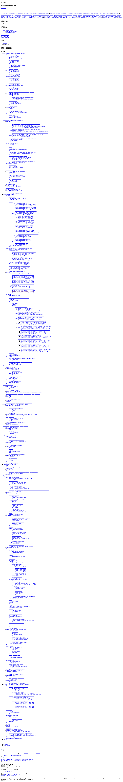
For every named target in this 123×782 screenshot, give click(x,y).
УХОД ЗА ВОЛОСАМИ (12, 143)
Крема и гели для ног (14, 665)
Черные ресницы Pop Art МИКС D (26, 309)
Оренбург (21, 16)
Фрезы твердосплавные (17, 539)
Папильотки (12, 438)
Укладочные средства (11, 163)
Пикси (10, 600)
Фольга (8, 401)
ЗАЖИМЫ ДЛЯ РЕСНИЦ (15, 364)
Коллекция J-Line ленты (18, 688)
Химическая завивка (14, 191)
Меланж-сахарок (13, 560)
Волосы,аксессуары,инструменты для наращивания (16, 684)
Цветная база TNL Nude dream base (17, 482)
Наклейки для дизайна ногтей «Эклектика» (25, 583)
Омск (15, 16)
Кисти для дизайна (16, 523)
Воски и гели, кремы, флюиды (16, 167)
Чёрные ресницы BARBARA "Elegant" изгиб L (29, 335)
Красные (14, 633)
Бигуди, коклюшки (13, 437)
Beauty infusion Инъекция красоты (20, 158)
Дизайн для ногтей (10, 548)
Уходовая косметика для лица (13, 383)
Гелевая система (13, 500)
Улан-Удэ (46, 17)
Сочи (7, 17)
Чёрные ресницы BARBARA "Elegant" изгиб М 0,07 (33, 321)
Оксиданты (12, 413)
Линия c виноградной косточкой (17, 176)
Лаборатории (12, 62)
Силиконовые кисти (17, 524)
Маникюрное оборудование (13, 76)
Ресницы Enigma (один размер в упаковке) (22, 213)
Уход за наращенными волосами (14, 738)
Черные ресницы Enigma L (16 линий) (24, 225)
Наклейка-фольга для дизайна (19, 580)
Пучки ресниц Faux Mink (18, 259)
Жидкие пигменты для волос (16, 139)
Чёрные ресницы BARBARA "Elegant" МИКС (29, 344)
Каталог (38, 753)
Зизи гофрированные (17, 719)
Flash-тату (8, 492)
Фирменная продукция (14, 355)
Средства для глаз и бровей (13, 368)
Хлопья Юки (12, 626)
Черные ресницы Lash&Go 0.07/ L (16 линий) (23, 276)
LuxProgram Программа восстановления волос (20, 157)
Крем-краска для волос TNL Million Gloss (22, 125)
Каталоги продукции (30, 759)
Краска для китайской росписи (16, 623)
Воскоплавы (12, 673)
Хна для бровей (13, 354)
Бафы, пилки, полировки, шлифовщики (16, 629)
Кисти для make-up (10, 367)
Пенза (38, 16)
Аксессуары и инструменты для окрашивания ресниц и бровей (21, 414)
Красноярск (58, 15)
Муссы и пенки (13, 166)
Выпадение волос (13, 180)
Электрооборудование (11, 671)
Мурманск (102, 15)
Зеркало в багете (13, 67)
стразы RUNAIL (16, 578)
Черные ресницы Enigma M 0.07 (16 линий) (28, 234)
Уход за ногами (10, 660)
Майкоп (88, 15)
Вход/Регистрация (10, 32)
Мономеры (14, 496)
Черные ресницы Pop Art (21, 307)
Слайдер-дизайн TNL (20, 588)
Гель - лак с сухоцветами (15, 491)
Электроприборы (10, 446)
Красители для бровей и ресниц (14, 405)
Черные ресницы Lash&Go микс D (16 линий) (23, 291)
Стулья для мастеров (14, 60)
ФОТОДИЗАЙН (13, 615)
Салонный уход (13, 150)
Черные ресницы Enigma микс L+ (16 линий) (26, 211)
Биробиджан (35, 13)
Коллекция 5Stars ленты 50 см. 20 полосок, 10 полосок (28, 694)
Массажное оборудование (12, 93)
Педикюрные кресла (14, 71)
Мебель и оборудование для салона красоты (14, 53)
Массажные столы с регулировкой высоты (22, 99)
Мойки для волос (13, 57)
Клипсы (8, 725)
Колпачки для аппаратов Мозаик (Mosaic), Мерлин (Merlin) (23, 472)
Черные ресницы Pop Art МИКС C (26, 308)
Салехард (84, 16)
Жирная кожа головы (14, 174)
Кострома (47, 15)
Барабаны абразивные (17, 529)
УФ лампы (14, 652)
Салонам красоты (17, 760)
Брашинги (11, 456)
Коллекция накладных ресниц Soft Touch (19, 264)
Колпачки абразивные (17, 530)
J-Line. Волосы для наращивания (20, 697)
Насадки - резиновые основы (19, 532)
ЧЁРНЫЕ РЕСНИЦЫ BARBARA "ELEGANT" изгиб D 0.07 (35, 330)
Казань (24, 15)
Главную (26, 753)
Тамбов (28, 17)
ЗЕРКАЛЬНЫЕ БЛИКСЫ (15, 614)
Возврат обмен (21, 759)
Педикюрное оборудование (13, 70)
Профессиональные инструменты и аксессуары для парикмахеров (19, 435)
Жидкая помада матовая (15, 381)
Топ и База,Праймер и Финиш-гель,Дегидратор (20, 478)
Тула (38, 17)
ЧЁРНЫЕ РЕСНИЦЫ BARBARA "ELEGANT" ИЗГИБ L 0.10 (35, 337)
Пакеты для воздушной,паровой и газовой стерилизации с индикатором (23, 392)
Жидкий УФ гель (16, 507)
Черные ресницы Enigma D (21, 244)
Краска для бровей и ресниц (16, 408)
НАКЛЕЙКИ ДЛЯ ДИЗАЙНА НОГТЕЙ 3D (25, 584)
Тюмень (41, 17)
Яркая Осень (18, 593)
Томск (34, 17)
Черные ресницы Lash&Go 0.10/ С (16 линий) (23, 284)
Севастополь (110, 16)
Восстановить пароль (11, 31)
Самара (88, 16)
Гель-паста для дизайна (14, 598)
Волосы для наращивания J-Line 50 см (24, 699)
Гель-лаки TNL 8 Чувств (15, 479)
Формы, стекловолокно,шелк (16, 514)
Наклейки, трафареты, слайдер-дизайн (18, 579)
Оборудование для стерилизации (17, 454)
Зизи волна (14, 717)
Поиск (2, 40)
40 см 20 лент (18, 689)
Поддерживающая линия (15, 179)
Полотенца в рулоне (14, 390)
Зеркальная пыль (16, 557)
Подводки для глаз (13, 377)
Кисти (10, 516)
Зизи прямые (15, 720)
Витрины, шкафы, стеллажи (16, 111)
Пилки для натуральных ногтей (19, 639)
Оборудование (9, 469)
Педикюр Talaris (13, 662)
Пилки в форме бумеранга (18, 637)
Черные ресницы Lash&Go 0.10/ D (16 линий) (23, 280)
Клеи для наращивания (14, 285)
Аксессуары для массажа (15, 103)
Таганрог (23, 17)
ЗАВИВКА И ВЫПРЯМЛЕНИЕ (14, 190)
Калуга (34, 15)
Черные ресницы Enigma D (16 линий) (24, 214)
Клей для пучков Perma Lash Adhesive (18, 249)
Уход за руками (10, 644)
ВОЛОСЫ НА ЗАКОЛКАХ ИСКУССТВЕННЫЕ (18, 731)
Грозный (109, 13)
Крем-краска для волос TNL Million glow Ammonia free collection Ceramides (30, 131)
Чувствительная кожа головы (16, 175)
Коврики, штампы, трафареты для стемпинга (23, 620)
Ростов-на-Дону (73, 16)
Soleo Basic (11, 433)
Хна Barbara (12, 420)
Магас (84, 15)
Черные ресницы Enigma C (21, 243)
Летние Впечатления (20, 589)
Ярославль (3, 18)
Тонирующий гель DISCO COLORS (21, 136)
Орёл (25, 16)
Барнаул (25, 13)
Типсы (10, 513)
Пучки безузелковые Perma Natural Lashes (19, 267)
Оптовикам (10, 760)
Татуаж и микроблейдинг (9, 464)
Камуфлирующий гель (17, 504)
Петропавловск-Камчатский (57, 16)
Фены (10, 447)
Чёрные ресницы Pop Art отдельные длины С (29, 310)
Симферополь (117, 16)
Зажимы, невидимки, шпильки (16, 440)
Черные (14, 305)
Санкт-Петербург (94, 16)
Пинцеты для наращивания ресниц (20, 360)
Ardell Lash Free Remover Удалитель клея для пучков (24, 255)
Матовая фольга (16, 611)
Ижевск (7, 15)
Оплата (7, 759)
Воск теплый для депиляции (16, 681)
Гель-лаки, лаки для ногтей (12, 477)
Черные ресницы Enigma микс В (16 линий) (25, 212)
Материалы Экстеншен (12, 726)
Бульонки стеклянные (17, 552)
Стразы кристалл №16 (20, 568)
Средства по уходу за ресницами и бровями (16, 415)
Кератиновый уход (10, 184)
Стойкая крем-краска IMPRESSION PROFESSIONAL (25, 127)
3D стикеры (18, 594)
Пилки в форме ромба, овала (19, 635)
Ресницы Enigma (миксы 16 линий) (20, 203)
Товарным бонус (25, 760)
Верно (2, 8)
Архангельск (13, 13)
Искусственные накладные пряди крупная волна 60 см (22, 735)
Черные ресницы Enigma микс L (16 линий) (25, 207)
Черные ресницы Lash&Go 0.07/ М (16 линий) (23, 277)
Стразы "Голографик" (17, 564)
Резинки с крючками (14, 713)
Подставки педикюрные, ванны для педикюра (20, 72)
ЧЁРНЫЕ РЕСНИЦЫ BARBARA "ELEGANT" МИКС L (34, 350)
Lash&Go (8, 272)
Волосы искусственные (12, 715)
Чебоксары (81, 17)
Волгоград (81, 13)
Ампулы (11, 154)
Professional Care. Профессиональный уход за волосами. (22, 152)
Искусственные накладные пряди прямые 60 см (20, 733)
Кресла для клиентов (14, 56)
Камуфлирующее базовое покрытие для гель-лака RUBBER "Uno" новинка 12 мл (29, 490)
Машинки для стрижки (14, 451)
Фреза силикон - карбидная (18, 533)
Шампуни (11, 144)
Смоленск (3, 17)
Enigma (8, 195)
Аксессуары (12, 197)
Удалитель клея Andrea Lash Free (17, 271)
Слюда (10, 624)
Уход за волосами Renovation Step (17, 162)
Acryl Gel (14, 501)
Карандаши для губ (14, 382)
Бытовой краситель (14, 140)
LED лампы (15, 648)
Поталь (11, 625)
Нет (5, 8)
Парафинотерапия (10, 675)
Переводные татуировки (12, 427)
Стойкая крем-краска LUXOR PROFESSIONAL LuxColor (26, 129)
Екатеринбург (115, 13)
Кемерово (38, 15)
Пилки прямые (15, 641)
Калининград (29, 15)
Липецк (75, 15)
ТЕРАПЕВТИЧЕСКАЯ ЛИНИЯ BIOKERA (16, 171)
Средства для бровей (14, 369)
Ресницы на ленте (13, 363)
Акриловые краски (13, 601)
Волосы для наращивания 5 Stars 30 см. (24, 707)
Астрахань (19, 13)
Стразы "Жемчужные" (17, 562)
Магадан (80, 15)
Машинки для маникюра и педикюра (18, 653)
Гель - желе (14, 506)
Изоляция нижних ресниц (15, 295)
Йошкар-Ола (18, 15)
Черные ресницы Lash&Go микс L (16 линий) (23, 289)
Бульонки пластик (16, 554)
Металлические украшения (15, 616)
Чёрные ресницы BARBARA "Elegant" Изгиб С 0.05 (33, 342)
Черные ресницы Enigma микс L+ (23, 239)
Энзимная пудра (13, 679)
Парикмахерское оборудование (13, 55)
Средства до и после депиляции (14, 670)
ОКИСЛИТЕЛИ (10, 188)
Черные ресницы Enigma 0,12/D (25, 216)
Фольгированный (19, 592)
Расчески (11, 460)
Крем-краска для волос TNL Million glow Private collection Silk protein (28, 126)
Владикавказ (70, 13)
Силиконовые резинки (14, 712)
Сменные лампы (16, 651)
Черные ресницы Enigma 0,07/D (25, 217)
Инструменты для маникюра (13, 515)
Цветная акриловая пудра (18, 499)
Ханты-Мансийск (73, 17)
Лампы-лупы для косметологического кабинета (20, 90)
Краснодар (52, 15)
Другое (11, 656)
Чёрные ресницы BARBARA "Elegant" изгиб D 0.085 (33, 333)
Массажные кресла (13, 106)
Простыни (8, 396)
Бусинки (11, 711)
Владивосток (63, 13)
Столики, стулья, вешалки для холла (18, 112)
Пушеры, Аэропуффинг (15, 542)
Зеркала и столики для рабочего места (18, 58)
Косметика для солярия (12, 428)
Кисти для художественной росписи (21, 518)
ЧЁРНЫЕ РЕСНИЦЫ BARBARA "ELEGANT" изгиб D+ (32, 323)
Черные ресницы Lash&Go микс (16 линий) (19, 286)
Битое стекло (12, 559)
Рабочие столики (13, 101)
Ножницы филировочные (15, 445)
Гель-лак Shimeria (13, 481)
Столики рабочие (13, 89)
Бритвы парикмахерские (12, 463)
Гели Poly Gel (15, 509)
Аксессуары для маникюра (15, 525)
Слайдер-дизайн (16, 586)
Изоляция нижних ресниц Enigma (17, 198)
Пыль (10, 605)
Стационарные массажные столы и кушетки (23, 97)
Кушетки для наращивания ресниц (14, 113)
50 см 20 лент (18, 690)
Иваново (3, 15)
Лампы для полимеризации (15, 647)
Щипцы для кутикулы (14, 543)
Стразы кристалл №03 (20, 569)
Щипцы (11, 450)
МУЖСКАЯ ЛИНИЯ (11, 185)
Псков (66, 16)
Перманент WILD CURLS (15, 193)
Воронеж (95, 13)
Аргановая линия (13, 177)
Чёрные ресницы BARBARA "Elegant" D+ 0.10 (31, 324)
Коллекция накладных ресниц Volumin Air (22, 258)
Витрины (11, 81)
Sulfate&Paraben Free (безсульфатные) (18, 156)
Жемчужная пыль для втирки (19, 556)
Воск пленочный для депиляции (17, 683)
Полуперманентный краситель (16, 130)
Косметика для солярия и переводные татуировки (15, 426)
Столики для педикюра (14, 74)
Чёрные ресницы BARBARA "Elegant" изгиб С (29, 339)
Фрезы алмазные (16, 534)
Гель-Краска (15, 502)
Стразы (11, 561)
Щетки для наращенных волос (13, 729)
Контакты (9, 755)
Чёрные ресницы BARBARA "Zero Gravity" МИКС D (31, 316)
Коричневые (15, 303)
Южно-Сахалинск (112, 17)
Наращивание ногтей (11, 493)
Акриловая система (14, 495)
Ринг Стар (8, 728)
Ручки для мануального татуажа (14, 467)
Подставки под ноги (14, 61)
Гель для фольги (13, 628)
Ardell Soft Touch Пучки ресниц (19, 257)
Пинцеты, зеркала (13, 359)
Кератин (8, 724)
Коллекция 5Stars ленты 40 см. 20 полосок (25, 693)
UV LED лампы (16, 649)
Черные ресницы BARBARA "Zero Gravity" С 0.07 (30, 317)
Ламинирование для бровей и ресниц (15, 422)
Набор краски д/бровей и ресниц (17, 406)
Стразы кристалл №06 (20, 571)
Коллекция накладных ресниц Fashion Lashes (23, 253)
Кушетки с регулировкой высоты (17, 118)
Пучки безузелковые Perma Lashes (17, 269)
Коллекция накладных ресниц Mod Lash (19, 262)
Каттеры (11, 527)
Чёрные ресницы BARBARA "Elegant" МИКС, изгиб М (34, 351)
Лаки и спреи (12, 165)
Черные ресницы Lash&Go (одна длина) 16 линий (21, 273)
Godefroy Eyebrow (13, 419)
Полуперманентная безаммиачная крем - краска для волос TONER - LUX (30, 133)
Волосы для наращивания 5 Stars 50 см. (24, 703)
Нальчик (108, 15)
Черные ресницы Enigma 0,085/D (26, 220)
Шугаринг (8, 676)
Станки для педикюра (14, 661)
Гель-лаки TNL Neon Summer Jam (17, 483)
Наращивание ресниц (8, 194)
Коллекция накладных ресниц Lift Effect (22, 254)
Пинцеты (11, 353)
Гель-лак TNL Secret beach (15, 486)
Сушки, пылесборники (14, 655)
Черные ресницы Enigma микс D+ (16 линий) (26, 209)
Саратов (105, 16)
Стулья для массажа (14, 104)
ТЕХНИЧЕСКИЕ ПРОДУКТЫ (13, 186)
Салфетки (8, 400)
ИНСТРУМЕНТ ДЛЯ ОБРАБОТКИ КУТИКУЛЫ (21, 546)
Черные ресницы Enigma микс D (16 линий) (25, 204)
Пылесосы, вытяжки (14, 84)
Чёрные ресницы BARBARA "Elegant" (24, 318)
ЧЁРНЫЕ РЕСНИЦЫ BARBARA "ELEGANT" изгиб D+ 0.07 (35, 326)
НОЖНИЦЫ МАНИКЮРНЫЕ (16, 545)
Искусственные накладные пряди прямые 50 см (20, 734)
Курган (63, 15)
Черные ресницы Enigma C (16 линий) (24, 226)
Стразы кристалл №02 (20, 573)
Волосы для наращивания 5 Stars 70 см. (24, 702)
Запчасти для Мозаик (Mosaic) (16, 473)
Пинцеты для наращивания (15, 245)
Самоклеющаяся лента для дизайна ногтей (19, 606)
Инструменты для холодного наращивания (16, 722)
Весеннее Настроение (20, 587)
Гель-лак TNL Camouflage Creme (17, 487)
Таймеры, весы (12, 452)
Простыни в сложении (14, 399)
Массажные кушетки (14, 94)
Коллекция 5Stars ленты (18, 692)
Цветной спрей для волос (12, 737)
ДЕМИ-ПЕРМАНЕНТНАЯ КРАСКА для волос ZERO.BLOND (27, 134)
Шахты (100, 17)
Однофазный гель (16, 505)
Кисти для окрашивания (12, 424)
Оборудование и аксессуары (16, 246)
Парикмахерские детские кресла (17, 65)
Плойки (11, 449)
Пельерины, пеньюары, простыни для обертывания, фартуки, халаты (23, 394)
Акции (5, 739)
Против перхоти (13, 181)
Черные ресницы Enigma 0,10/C (25, 227)
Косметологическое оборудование (14, 85)
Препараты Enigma (13, 199)
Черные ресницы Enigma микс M (23, 240)
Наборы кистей (15, 520)
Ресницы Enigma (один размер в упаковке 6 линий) (24, 241)
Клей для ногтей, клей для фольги (17, 511)
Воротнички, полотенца (12, 386)
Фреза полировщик (16, 536)
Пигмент (11, 603)
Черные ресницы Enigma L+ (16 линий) (24, 230)
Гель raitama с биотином (18, 510)
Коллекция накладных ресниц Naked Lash (19, 263)
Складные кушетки (14, 116)
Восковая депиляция (11, 680)
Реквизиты (14, 755)
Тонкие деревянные (17, 634)
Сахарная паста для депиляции (16, 678)
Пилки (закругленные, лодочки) (20, 638)
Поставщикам (4, 760)
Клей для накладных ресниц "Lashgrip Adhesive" (24, 252)
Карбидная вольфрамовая (18, 541)
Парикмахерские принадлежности (17, 441)
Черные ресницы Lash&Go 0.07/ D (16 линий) (23, 275)
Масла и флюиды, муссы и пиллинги (18, 149)
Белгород (29, 13)
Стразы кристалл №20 (20, 574)
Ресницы (11, 202)
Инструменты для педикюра (16, 664)
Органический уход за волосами (17, 182)
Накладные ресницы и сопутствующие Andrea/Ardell (19, 248)
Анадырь (8, 13)
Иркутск (11, 15)
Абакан (3, 13)
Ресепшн (11, 108)
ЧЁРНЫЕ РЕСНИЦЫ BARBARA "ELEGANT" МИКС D (34, 345)
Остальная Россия (31, 16)
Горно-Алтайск (102, 13)
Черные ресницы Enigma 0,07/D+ (26, 222)
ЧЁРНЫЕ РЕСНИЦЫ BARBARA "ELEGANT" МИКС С (34, 348)
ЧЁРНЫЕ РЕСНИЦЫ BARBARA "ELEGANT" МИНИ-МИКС (35, 349)
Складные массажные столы (19, 98)
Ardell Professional (13, 250)
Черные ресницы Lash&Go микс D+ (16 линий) (23, 290)
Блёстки (11, 602)
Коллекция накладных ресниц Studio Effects (19, 266)
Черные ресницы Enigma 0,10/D (25, 218)
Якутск (120, 17)
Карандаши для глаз (14, 373)
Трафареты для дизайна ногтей (19, 597)
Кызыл (70, 15)
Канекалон (11, 721)
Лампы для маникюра (14, 83)
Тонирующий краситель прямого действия (19, 135)
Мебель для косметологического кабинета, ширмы (21, 92)
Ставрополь (11, 17)
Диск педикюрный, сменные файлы (20, 538)
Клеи (10, 200)
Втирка (11, 555)
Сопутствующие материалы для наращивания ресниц (22, 358)
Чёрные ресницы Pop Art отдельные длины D (29, 312)
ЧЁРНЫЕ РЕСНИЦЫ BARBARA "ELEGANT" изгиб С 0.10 (35, 341)
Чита (95, 17)
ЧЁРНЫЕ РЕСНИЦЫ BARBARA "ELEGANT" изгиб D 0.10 (35, 331)
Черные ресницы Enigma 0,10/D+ (26, 223)
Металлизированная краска (15, 607)
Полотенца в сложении (14, 388)
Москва (97, 15)
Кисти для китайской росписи (19, 519)
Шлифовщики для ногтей (15, 643)
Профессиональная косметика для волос (13, 120)
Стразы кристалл (16, 565)
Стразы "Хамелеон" (17, 577)
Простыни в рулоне (14, 397)
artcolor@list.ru (16, 774)
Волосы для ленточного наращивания (18, 687)
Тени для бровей (16, 371)
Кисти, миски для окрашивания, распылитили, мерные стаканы (21, 461)
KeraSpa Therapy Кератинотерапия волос (22, 159)
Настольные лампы (14, 658)
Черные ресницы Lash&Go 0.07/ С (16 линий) (23, 278)
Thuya (13, 412)
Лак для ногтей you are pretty (16, 484)
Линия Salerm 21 (13, 148)
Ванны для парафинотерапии (16, 674)
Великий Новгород (55, 13)
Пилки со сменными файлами (19, 642)
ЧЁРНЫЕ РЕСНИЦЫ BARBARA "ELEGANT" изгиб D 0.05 (35, 328)
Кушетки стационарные (15, 117)
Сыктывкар (17, 17)
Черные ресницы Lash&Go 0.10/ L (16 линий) (23, 281)
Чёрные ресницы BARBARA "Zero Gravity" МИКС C (31, 314)
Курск (66, 15)
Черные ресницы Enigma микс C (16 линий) (25, 206)
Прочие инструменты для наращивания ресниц (20, 362)
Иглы (7, 465)
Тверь (31, 17)
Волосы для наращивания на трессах (18, 708)
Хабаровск (65, 17)
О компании (4, 755)
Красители (8, 121)
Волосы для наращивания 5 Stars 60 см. (24, 705)
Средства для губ (10, 380)
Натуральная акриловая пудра (19, 497)
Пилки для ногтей (13, 630)
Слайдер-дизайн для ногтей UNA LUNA (25, 596)
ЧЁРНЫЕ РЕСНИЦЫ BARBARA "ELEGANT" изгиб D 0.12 (35, 332)
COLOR (14, 410)
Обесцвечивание (10, 170)
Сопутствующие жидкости (12, 547)
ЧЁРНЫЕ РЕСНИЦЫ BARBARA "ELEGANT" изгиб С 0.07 (35, 340)
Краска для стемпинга (17, 621)
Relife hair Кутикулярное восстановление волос (23, 161)
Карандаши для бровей (17, 372)
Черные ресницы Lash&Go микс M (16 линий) (23, 287)
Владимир (75, 13)
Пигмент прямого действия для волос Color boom (24, 138)
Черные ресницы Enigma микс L (23, 237)
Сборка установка (13, 759)
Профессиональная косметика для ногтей (13, 475)
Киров (43, 15)
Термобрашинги (13, 458)
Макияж (5, 365)
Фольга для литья (16, 612)
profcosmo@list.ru (8, 774)
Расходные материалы (14, 300)
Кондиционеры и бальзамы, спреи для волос (20, 145)
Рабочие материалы (8, 385)
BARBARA (9, 294)
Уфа (61, 17)
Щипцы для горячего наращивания (14, 730)
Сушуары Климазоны (14, 66)
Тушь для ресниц (13, 378)
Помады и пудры (13, 168)
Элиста (105, 17)
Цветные (14, 304)
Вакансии (19, 755)
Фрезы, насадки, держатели (15, 528)
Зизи (10, 716)
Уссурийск (56, 17)
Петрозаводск (47, 16)
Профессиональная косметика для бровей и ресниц (15, 404)
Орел (18, 16)
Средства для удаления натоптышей (18, 666)
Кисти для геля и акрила (18, 522)
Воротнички (12, 387)
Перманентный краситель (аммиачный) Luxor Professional (26, 124)
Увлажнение (12, 172)
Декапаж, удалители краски (13, 189)
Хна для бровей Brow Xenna (16, 418)
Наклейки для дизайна (17, 582)
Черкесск (91, 17)
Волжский (86, 13)
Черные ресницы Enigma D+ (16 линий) (24, 221)
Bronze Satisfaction (13, 432)
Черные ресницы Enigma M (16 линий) (24, 231)
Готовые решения (13, 69)
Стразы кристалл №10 (20, 566)
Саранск (101, 16)
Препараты (12, 299)
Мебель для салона (10, 107)
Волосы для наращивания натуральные (15, 685)
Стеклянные (15, 632)
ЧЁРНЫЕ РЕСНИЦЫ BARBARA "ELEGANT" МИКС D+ (34, 346)
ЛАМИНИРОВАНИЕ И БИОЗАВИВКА (19, 298)
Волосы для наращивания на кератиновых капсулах (21, 696)
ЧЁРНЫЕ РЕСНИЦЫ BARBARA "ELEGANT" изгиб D (31, 327)
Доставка (3, 759)
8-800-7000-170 (8, 771)
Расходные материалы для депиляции (15, 669)
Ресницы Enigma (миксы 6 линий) (20, 235)
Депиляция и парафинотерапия (11, 667)
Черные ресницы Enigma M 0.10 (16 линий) (28, 232)
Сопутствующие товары (15, 80)
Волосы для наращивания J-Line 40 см (24, 698)
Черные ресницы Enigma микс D (23, 236)
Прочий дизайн (16, 575)
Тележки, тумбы (13, 63)
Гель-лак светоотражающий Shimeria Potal (19, 488)
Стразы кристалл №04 (20, 570)
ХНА (10, 142)
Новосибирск (9, 16)
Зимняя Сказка (18, 591)
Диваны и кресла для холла (15, 110)
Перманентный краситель (15, 122)
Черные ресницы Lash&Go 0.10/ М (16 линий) (23, 282)
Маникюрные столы (14, 78)
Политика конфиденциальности (8, 775)
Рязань (78, 16)
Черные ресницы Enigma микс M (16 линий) (25, 208)
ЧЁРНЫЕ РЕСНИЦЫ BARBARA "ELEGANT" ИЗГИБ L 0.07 (35, 336)
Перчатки (8, 395)
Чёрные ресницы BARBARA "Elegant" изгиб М (29, 319)
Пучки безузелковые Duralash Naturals (18, 268)
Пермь (41, 16)
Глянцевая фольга (16, 610)
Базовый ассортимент (17, 374)
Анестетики (9, 474)
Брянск (47, 13)
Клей (10, 296)
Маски (10, 147)
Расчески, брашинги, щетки (13, 455)
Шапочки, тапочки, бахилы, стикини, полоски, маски (19, 403)
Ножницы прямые (13, 443)
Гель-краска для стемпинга (18, 619)
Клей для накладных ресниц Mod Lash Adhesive (20, 261)
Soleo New (11, 429)
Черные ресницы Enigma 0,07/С (25, 229)
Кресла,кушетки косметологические (18, 87)
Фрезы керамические (17, 537)
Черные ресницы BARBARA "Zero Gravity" (25, 313)
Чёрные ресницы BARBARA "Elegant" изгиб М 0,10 (33, 322)
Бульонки (11, 550)
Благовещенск (41, 13)
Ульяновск (51, 17)
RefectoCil (14, 409)
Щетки (10, 459)
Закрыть (3, 780)
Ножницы (8, 442)
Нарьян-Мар (113, 15)
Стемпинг (11, 618)
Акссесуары (12, 115)
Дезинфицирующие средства (13, 391)
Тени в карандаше (16, 376)
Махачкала (92, 15)
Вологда (91, 13)
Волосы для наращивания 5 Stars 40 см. (24, 706)
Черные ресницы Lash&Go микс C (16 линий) (23, 293)
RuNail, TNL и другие (11, 356)
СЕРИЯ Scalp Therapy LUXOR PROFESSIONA (20, 153)
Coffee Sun (11, 431)
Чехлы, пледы (15, 95)
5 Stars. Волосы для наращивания (20, 701)
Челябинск (86, 17)
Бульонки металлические (18, 551)
